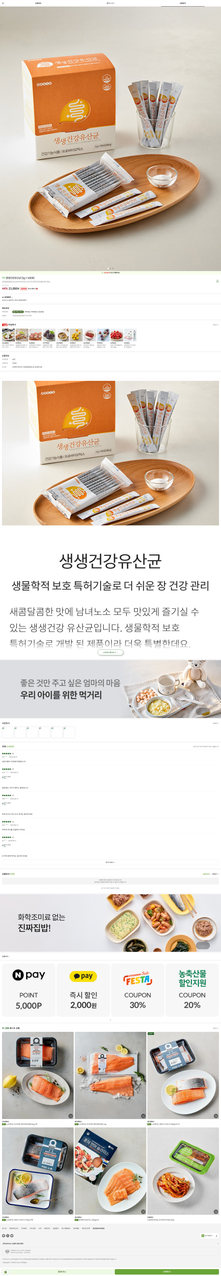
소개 (39, 1228)
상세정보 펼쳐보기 (109, 652)
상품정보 (38, 3)
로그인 (4, 1228)
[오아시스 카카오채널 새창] (3, 1236)
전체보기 (215, 723)
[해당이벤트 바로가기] (29, 990)
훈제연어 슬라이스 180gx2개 (88, 1220)
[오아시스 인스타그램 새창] (7, 1236)
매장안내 (47, 1228)
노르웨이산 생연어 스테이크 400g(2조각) (165, 1124)
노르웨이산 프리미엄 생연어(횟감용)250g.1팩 (21, 1124)
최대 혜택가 (28, 289)
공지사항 (33, 1228)
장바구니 (62, 1272)
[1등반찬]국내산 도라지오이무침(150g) (160, 1220)
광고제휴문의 (66, 1228)
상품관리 (5, 956)
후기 (110, 3)
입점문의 (56, 1228)
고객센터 (24, 1228)
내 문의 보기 (206, 874)
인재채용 (76, 1228)
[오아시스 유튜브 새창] (11, 1236)
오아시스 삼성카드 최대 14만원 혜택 (14, 300)
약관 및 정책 (86, 1228)
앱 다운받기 (208, 1236)
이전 (3, 3)
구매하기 (167, 1272)
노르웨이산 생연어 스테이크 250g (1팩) (19, 1220)
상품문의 (183, 3)
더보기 (12, 297)
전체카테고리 (13, 1228)
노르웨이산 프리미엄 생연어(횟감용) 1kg (92, 1124)
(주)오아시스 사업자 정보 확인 (13, 1243)
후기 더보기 (110, 862)
